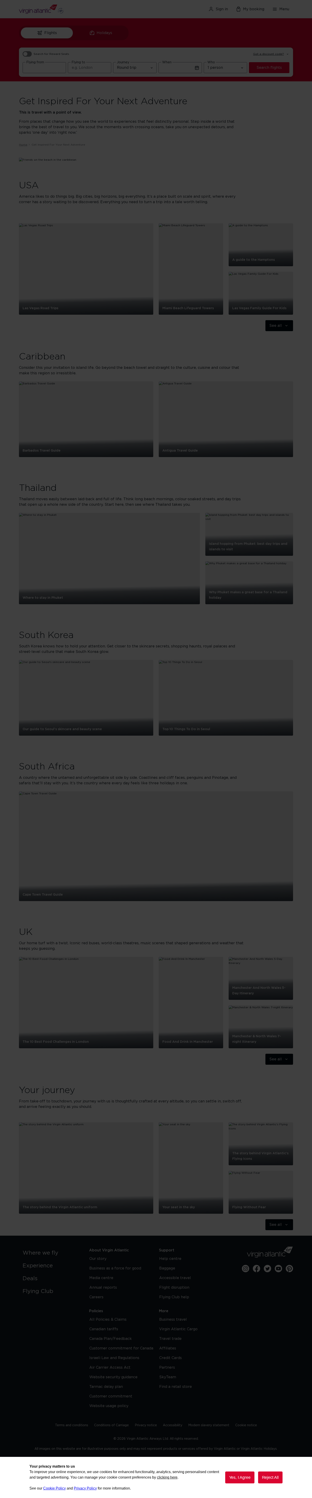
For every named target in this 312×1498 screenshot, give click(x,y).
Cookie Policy (54, 1488)
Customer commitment (110, 1396)
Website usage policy (108, 1406)
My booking (253, 9)
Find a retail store (175, 1387)
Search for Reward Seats (51, 54)
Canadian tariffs (103, 1329)
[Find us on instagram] (245, 1268)
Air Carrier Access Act (109, 1367)
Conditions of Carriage (111, 1425)
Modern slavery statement (208, 1425)
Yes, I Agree (240, 1477)
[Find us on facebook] (256, 1268)
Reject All (270, 1477)
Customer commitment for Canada (121, 1348)
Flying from (35, 62)
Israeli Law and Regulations (114, 1358)
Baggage (167, 1268)
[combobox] (44, 67)
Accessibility (172, 1425)
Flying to (78, 62)
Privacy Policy (85, 1488)
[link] (51, 1253)
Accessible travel (175, 1278)
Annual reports (103, 1287)
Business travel (173, 1319)
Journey (123, 62)
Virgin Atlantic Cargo (178, 1329)
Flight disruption (174, 1287)
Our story (97, 1259)
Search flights (269, 67)
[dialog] (156, 1477)
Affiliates (167, 1348)
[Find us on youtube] (278, 1268)
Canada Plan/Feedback (110, 1339)
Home (23, 144)
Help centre (170, 1259)
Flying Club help (174, 1297)
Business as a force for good (115, 1268)
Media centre (101, 1278)
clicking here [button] (167, 1477)
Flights (50, 33)
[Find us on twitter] (267, 1268)
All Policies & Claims (108, 1319)
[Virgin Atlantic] (63, 9)
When (167, 62)
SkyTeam (167, 1377)
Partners (167, 1367)
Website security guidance (113, 1377)
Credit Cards (170, 1358)
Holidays (104, 33)
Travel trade (170, 1339)
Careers (96, 1297)
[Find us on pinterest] (289, 1268)
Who (211, 62)
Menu (284, 9)
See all (275, 325)
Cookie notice (246, 1425)
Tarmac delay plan (106, 1387)
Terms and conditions (71, 1425)
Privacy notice (146, 1425)
